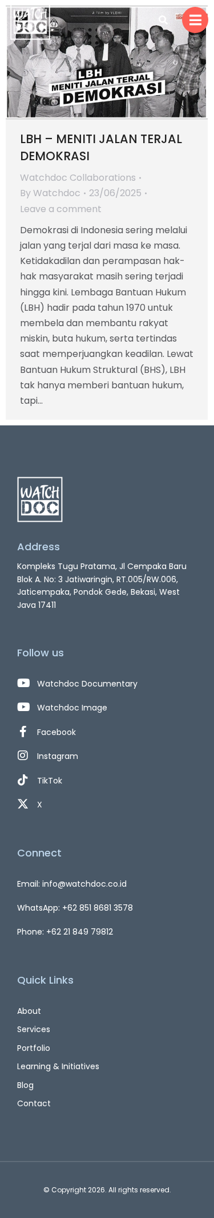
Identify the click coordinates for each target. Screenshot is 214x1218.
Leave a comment (61, 209)
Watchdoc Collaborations (78, 177)
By (50, 193)
